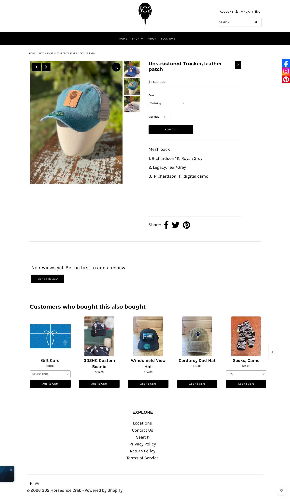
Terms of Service (142, 457)
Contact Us (142, 430)
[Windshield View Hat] (148, 336)
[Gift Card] (50, 336)
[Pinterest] (286, 79)
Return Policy (142, 451)
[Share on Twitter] (176, 225)
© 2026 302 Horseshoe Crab (54, 490)
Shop (135, 38)
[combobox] (50, 374)
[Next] (46, 67)
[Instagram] (286, 71)
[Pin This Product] (186, 225)
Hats (41, 53)
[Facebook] (286, 63)
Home (123, 38)
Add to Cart (50, 383)
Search (142, 437)
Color (152, 95)
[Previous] (36, 67)
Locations (168, 38)
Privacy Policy (142, 444)
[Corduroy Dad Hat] (197, 336)
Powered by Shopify (104, 490)
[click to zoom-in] (116, 67)
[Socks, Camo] (246, 336)
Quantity (154, 116)
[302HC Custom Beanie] (99, 336)
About (152, 38)
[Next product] (272, 352)
